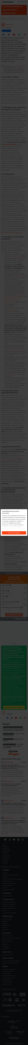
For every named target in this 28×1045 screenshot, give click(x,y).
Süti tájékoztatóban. (19, 528)
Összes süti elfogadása (14, 532)
